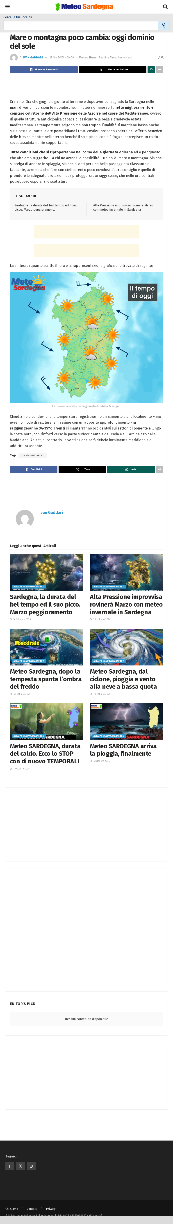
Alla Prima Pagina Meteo (29, 586)
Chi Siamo (11, 1208)
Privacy (50, 1208)
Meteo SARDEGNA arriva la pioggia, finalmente (123, 749)
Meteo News (88, 57)
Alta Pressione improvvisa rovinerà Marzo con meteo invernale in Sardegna (126, 604)
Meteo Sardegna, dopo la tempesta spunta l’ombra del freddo (46, 679)
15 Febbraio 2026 (21, 694)
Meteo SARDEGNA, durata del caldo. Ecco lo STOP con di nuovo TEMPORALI (45, 753)
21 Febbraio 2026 (101, 619)
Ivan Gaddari (33, 57)
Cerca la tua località (17, 17)
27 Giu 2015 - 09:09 (61, 57)
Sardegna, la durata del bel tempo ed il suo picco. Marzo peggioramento (45, 604)
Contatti (32, 1208)
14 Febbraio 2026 (101, 694)
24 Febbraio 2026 (21, 619)
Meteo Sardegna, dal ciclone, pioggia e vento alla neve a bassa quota (123, 679)
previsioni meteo (33, 455)
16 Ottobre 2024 (101, 761)
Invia (163, 25)
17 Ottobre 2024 (21, 768)
